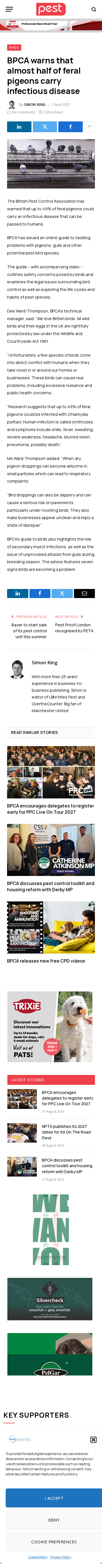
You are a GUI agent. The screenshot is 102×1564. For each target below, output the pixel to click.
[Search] (93, 9)
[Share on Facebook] (70, 126)
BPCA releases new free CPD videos (46, 961)
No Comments (23, 112)
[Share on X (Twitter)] (45, 126)
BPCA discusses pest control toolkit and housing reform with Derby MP (50, 886)
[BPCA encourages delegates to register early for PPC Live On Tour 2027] (51, 772)
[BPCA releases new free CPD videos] (51, 927)
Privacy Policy (60, 1557)
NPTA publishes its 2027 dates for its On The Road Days (66, 1132)
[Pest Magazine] (51, 9)
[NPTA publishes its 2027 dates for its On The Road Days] (22, 1133)
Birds (14, 48)
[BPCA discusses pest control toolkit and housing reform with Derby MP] (51, 850)
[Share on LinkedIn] (19, 126)
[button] (93, 1440)
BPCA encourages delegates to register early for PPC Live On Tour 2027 (50, 809)
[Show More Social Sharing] (89, 126)
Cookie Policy (38, 1557)
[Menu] (9, 9)
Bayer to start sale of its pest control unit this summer (29, 630)
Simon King (35, 104)
